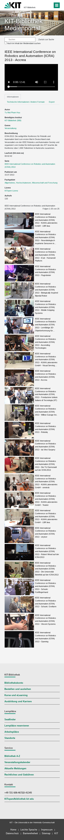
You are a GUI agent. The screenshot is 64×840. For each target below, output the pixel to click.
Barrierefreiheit (30, 833)
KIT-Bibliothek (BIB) (13, 120)
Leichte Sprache (28, 829)
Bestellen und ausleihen (17, 689)
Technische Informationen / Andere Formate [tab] (26, 102)
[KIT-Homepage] (12, 4)
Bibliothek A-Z (12, 756)
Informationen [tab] (13, 97)
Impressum (47, 829)
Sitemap (46, 833)
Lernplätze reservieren (16, 725)
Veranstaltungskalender (17, 762)
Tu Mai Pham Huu (12, 112)
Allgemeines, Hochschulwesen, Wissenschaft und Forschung (31, 183)
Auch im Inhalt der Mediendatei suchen (24, 43)
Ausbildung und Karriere (18, 701)
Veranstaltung (10, 128)
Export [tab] (52, 102)
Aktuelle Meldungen (15, 768)
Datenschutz (12, 833)
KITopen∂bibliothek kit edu (19, 799)
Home (13, 829)
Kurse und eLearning (16, 695)
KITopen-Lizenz (11, 191)
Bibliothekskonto (13, 683)
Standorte (9, 738)
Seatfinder (10, 719)
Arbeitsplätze (11, 732)
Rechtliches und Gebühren (19, 774)
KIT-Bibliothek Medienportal (23, 24)
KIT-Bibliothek (30, 7)
